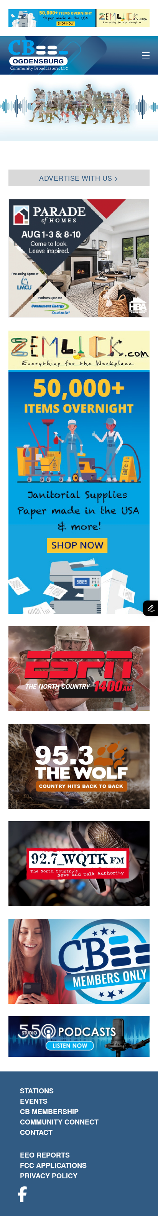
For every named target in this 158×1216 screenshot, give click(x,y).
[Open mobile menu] (146, 55)
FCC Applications (53, 1165)
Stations (37, 1091)
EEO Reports (45, 1155)
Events (34, 1101)
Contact (36, 1132)
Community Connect (59, 1122)
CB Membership (49, 1111)
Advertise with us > (79, 178)
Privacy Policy (48, 1176)
